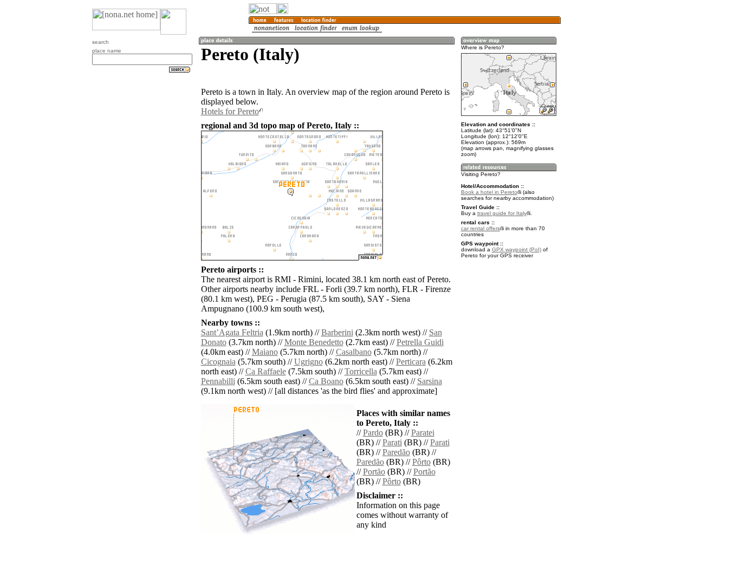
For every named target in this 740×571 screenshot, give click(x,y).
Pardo (373, 432)
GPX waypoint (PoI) (516, 249)
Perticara (411, 361)
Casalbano (354, 351)
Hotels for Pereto (230, 111)
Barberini (337, 332)
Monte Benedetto (313, 342)
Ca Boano (326, 381)
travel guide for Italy (502, 213)
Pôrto (421, 461)
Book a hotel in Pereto (489, 192)
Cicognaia (218, 361)
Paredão (396, 452)
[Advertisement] (612, 178)
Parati (392, 442)
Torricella (361, 371)
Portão (374, 471)
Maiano (265, 351)
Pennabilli (218, 381)
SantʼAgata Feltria (232, 332)
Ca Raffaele (265, 371)
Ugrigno (308, 361)
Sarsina (429, 381)
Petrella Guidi (420, 342)
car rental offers (480, 228)
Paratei (422, 432)
